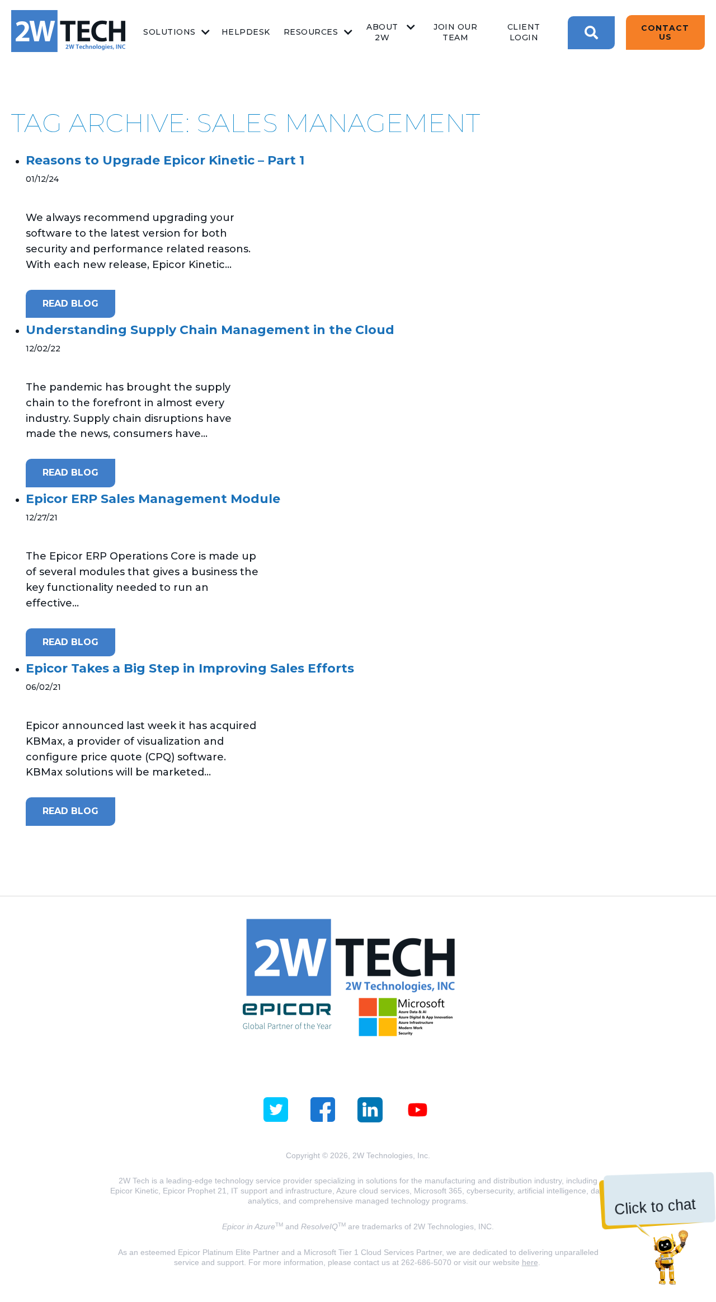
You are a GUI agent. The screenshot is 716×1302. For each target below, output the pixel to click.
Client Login (523, 32)
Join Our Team (455, 32)
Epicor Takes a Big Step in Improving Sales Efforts (190, 668)
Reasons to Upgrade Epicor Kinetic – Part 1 (165, 160)
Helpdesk (246, 32)
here (530, 1262)
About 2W (382, 32)
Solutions (169, 32)
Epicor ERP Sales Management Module (153, 498)
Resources (311, 32)
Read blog (70, 303)
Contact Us (665, 32)
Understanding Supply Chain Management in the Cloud (210, 329)
